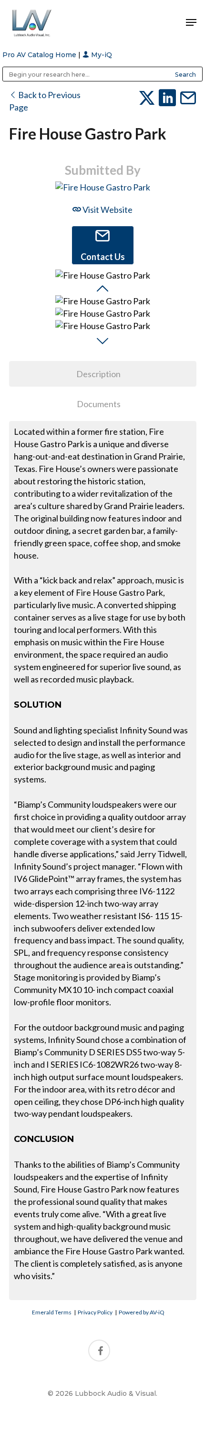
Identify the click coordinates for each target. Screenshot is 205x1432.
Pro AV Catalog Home (40, 54)
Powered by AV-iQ (141, 1312)
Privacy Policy (95, 1312)
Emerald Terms (52, 1312)
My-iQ (100, 54)
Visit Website (107, 209)
